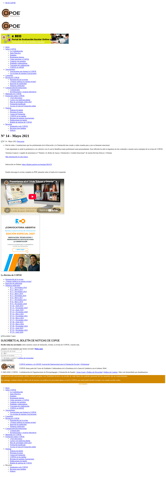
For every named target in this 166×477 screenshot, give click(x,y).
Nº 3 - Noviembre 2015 (18, 292)
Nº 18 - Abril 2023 (16, 322)
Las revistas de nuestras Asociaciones (23, 73)
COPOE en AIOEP (17, 67)
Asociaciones (10, 69)
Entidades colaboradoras (18, 63)
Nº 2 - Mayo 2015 (16, 289)
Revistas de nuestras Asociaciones (22, 118)
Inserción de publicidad (18, 84)
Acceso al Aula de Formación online (23, 106)
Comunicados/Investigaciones (16, 88)
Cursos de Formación (17, 114)
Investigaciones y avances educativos (23, 92)
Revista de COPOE (12, 77)
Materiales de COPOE (13, 94)
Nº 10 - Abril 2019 (16, 306)
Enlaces (12, 130)
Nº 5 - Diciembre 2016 (18, 296)
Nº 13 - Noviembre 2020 (19, 312)
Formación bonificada (18, 104)
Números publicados (17, 86)
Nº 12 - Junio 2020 (16, 310)
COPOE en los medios (18, 116)
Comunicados (15, 90)
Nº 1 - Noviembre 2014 (18, 287)
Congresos (9, 75)
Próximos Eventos (16, 112)
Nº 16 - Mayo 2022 (17, 318)
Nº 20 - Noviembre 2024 (19, 326)
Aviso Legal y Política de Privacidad (89, 372)
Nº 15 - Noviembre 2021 (19, 316)
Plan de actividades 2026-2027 (21, 102)
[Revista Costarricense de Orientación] (20, 271)
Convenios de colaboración (19, 65)
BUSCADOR (10, 3)
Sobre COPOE (10, 49)
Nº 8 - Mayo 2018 (16, 302)
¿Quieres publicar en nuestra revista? (23, 82)
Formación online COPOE (15, 96)
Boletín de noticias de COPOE (21, 122)
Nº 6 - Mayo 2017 (16, 298)
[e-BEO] (35, 43)
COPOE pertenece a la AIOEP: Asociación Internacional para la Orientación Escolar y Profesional (54, 364)
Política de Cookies (110, 372)
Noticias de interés (16, 110)
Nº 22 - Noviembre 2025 (19, 330)
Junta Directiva (15, 53)
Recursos (8, 124)
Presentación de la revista (19, 79)
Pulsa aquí (39, 349)
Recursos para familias (18, 128)
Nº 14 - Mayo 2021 (17, 314)
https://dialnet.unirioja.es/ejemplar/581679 (37, 164)
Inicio (7, 47)
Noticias (8, 108)
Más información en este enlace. (16, 157)
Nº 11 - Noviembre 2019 (19, 308)
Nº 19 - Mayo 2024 (17, 324)
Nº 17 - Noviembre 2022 (19, 320)
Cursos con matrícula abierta (20, 100)
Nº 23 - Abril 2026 (16, 332)
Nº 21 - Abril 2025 (16, 328)
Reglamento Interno (17, 57)
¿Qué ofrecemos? (16, 98)
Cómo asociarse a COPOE (19, 59)
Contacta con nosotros (18, 61)
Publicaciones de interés (18, 120)
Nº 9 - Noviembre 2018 (18, 304)
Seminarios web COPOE (19, 126)
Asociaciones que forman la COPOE (23, 71)
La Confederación (16, 51)
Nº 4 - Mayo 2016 (16, 294)
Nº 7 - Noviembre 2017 (18, 300)
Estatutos (13, 55)
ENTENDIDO (83, 384)
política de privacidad (25, 358)
